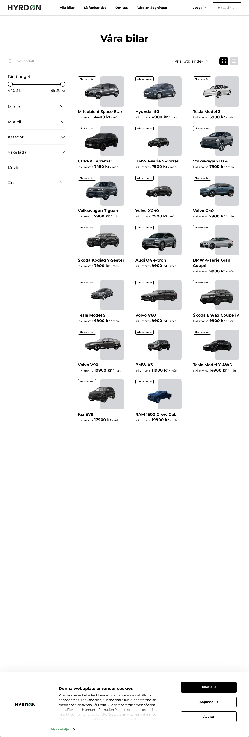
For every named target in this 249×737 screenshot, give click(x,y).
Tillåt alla (208, 687)
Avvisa (208, 717)
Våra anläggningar (152, 8)
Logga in (199, 8)
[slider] (10, 84)
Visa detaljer (60, 729)
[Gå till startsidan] (24, 8)
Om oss (121, 8)
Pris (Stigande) (188, 61)
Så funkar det (95, 8)
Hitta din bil (227, 8)
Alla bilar (67, 8)
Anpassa (206, 702)
